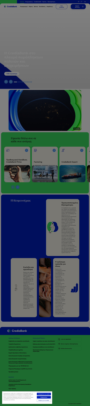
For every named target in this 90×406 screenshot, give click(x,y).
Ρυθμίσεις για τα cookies (43, 400)
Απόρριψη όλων (43, 397)
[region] (27, 397)
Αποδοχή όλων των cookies (44, 394)
